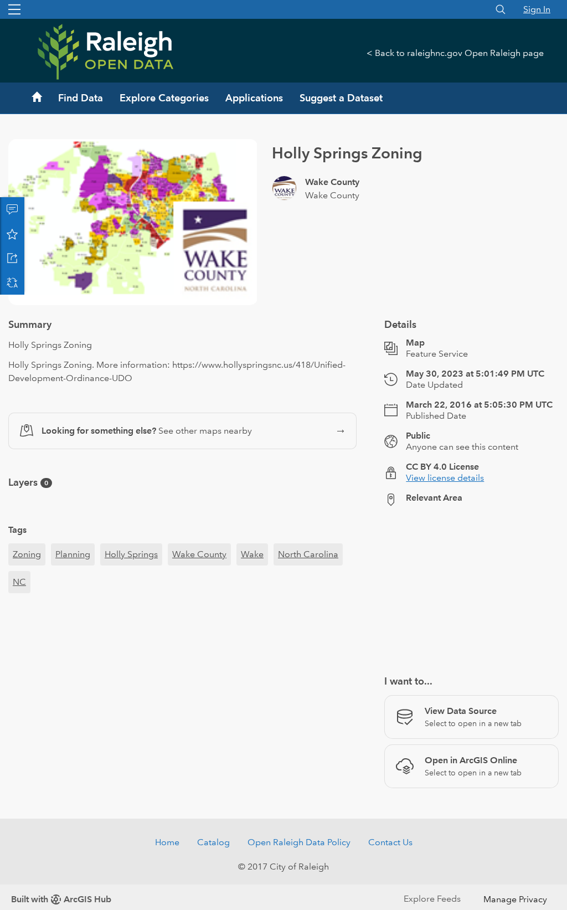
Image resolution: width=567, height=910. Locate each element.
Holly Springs (131, 594)
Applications (254, 98)
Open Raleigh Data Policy (299, 882)
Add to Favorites (12, 234)
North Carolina (308, 594)
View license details (445, 517)
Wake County (199, 594)
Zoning (27, 594)
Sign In (536, 9)
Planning (72, 594)
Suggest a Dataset (341, 98)
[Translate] (12, 282)
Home (167, 882)
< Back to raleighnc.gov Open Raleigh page (455, 53)
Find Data (80, 98)
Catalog (213, 882)
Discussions (12, 209)
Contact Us (390, 882)
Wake (252, 594)
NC (19, 621)
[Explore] (471, 624)
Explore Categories (164, 98)
